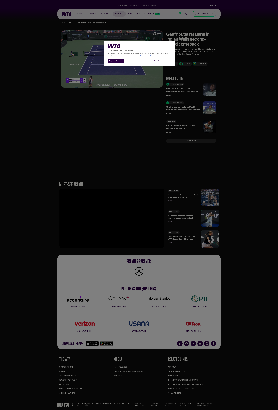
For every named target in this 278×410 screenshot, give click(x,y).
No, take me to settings (162, 61)
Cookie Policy (136, 55)
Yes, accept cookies (116, 61)
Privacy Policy (146, 55)
